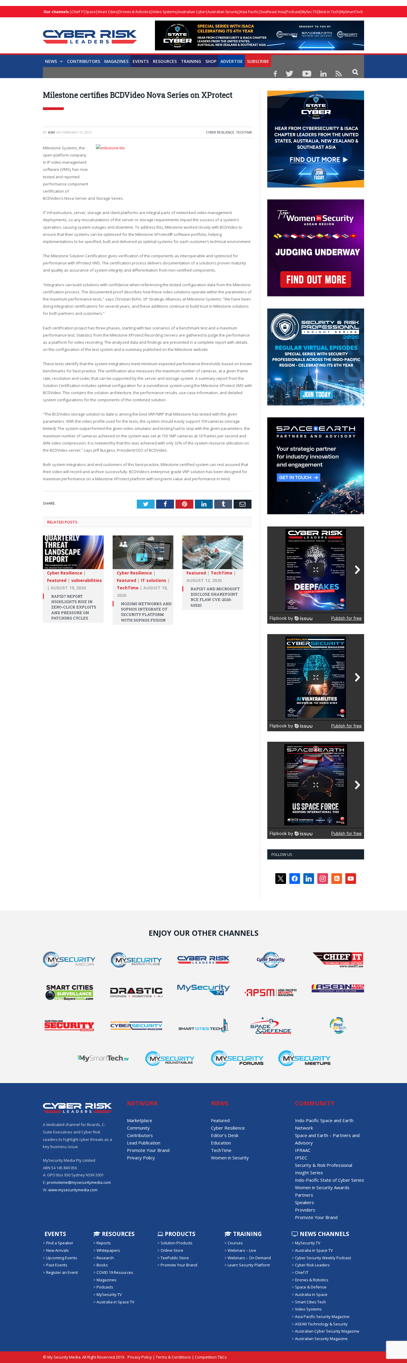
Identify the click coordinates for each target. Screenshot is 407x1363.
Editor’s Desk (224, 1135)
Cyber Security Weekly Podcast (323, 1257)
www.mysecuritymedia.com (72, 1189)
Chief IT (78, 11)
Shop (210, 61)
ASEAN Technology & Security (321, 1324)
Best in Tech (329, 11)
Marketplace (139, 1120)
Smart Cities (107, 11)
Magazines (116, 61)
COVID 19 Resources (115, 1272)
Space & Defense (311, 1287)
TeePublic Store (175, 1257)
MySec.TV (309, 11)
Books (102, 1265)
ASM (51, 132)
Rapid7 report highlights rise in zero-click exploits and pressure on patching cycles (73, 607)
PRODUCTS (179, 1234)
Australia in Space (311, 1294)
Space (91, 11)
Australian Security (222, 11)
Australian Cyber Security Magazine (327, 1331)
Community (138, 1128)
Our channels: (57, 11)
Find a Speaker (59, 1243)
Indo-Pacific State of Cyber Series (329, 1180)
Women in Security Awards (322, 1187)
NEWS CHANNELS (323, 1234)
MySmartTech (351, 11)
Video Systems (164, 11)
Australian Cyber (192, 11)
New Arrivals (57, 1250)
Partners (304, 1195)
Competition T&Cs (211, 1357)
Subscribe (258, 61)
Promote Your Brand (148, 1150)
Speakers (304, 1202)
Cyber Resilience (220, 132)
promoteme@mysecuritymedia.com (79, 1182)
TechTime (244, 132)
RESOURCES (165, 61)
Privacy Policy (141, 1158)
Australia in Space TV (115, 1302)
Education (221, 1143)
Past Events (56, 1265)
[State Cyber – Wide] (259, 49)
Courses (235, 1243)
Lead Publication (143, 1143)
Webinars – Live (242, 1250)
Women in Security (230, 1158)
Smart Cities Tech (310, 1302)
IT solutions (153, 580)
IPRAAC (302, 1150)
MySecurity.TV (109, 1294)
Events (141, 61)
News (51, 61)
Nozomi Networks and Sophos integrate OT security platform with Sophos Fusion (146, 612)
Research (105, 1257)
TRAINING (191, 61)
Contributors (83, 61)
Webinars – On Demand (249, 1257)
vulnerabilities (86, 580)
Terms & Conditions (173, 1357)
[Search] (355, 72)
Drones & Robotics (134, 11)
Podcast (293, 11)
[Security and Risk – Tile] (315, 404)
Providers (305, 1210)
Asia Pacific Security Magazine (322, 1316)
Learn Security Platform (249, 1265)
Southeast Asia (272, 11)
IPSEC (301, 1158)
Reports (104, 1243)
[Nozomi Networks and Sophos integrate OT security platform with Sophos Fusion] (143, 555)
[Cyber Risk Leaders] (90, 33)
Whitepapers (108, 1250)
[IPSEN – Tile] (315, 512)
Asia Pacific (249, 11)
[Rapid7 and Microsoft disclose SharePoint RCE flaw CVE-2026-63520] (212, 555)
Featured (56, 580)
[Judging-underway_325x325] (315, 295)
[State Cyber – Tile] (315, 186)
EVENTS (54, 1234)
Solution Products (176, 1243)
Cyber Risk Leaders (312, 1265)
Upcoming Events (61, 1257)
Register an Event (62, 1272)
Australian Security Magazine (321, 1338)
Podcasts (105, 1287)
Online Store (172, 1250)
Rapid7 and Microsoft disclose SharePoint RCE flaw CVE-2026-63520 (215, 597)
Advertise (231, 61)
